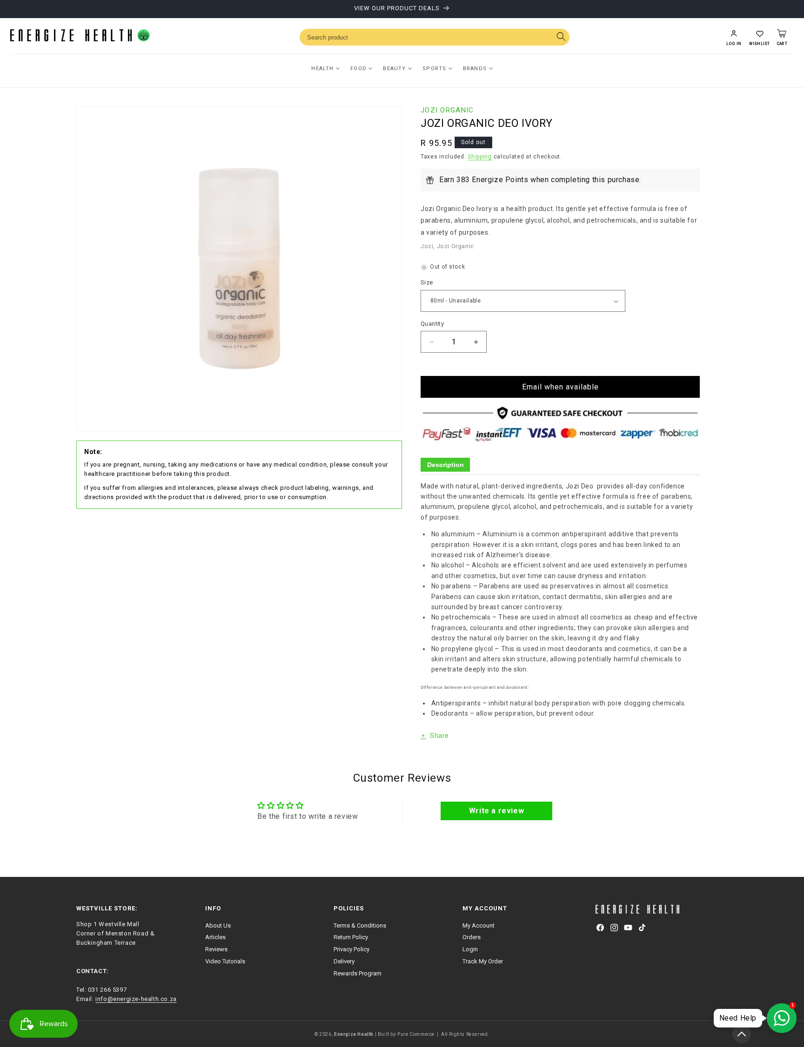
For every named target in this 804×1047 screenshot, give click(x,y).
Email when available (560, 387)
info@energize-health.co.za (136, 998)
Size (427, 282)
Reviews (216, 949)
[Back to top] (741, 1034)
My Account (478, 925)
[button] (759, 37)
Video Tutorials (225, 961)
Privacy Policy (351, 949)
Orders (471, 937)
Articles (215, 937)
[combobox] (435, 37)
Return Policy (351, 937)
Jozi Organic (447, 110)
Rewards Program (358, 973)
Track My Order (482, 961)
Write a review (496, 810)
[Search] (561, 37)
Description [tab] (445, 465)
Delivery (344, 961)
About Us (218, 925)
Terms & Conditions (360, 925)
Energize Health (354, 1034)
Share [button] (439, 736)
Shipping (480, 157)
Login (470, 949)
